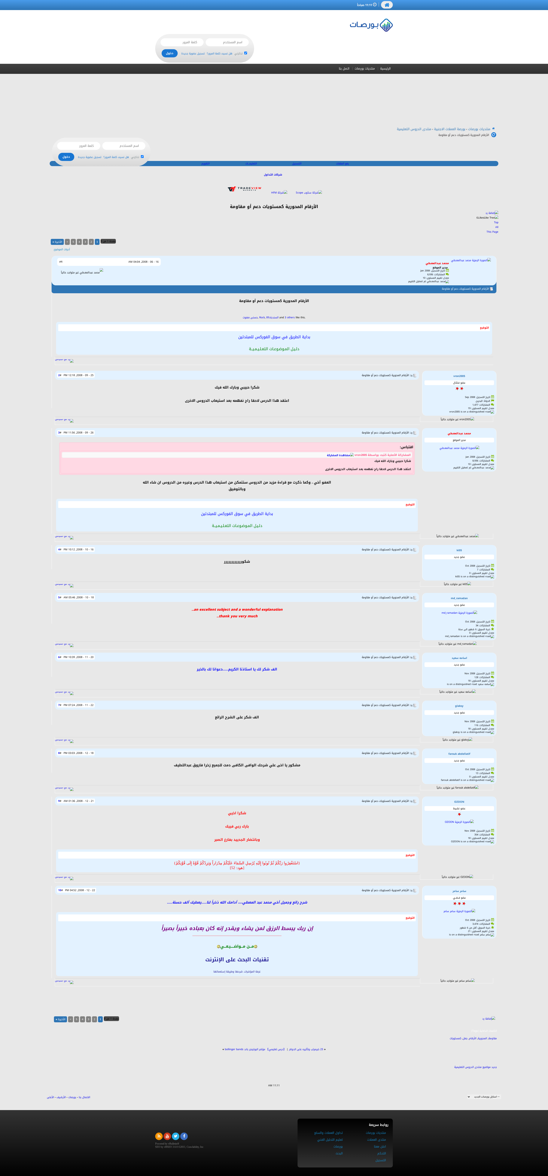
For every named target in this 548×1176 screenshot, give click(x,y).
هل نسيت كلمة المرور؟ (219, 53)
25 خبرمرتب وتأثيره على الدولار (306, 1049)
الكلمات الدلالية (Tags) (484, 1031)
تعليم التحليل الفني (330, 1140)
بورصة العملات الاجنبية (449, 129)
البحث (339, 1153)
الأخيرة (57, 242)
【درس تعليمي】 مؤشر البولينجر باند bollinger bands (255, 1049)
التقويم (205, 163)
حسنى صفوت (250, 317)
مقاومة (492, 1038)
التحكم (381, 1153)
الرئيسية (385, 68)
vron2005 (459, 376)
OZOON (459, 801)
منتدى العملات (376, 1140)
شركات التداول (273, 174)
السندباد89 (272, 317)
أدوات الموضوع (62, 249)
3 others (290, 317)
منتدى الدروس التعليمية (414, 129)
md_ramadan (459, 598)
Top (496, 222)
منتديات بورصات (365, 68)
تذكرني (238, 53)
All (496, 227)
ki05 (459, 550)
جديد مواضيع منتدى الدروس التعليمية (475, 1067)
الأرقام (472, 1038)
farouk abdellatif (459, 754)
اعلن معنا (380, 1146)
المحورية (482, 1038)
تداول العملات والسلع (328, 1133)
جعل (465, 1038)
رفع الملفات (342, 163)
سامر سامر (459, 891)
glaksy (459, 706)
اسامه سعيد (459, 658)
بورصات (72, 1097)
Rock (262, 317)
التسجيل (296, 163)
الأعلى (50, 1097)
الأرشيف (61, 1097)
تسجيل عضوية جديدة (193, 53)
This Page (492, 231)
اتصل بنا (344, 68)
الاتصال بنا (84, 1097)
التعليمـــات (251, 163)
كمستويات (455, 1038)
